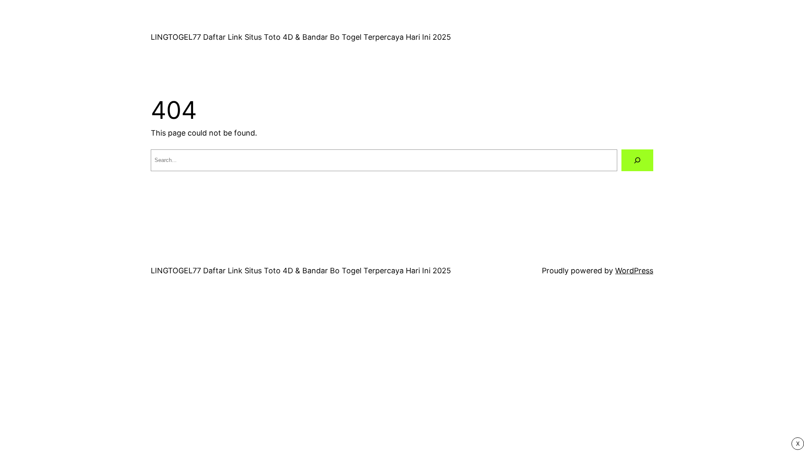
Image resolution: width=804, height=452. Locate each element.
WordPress (634, 270)
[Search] (637, 160)
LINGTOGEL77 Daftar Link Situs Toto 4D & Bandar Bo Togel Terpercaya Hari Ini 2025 (301, 37)
